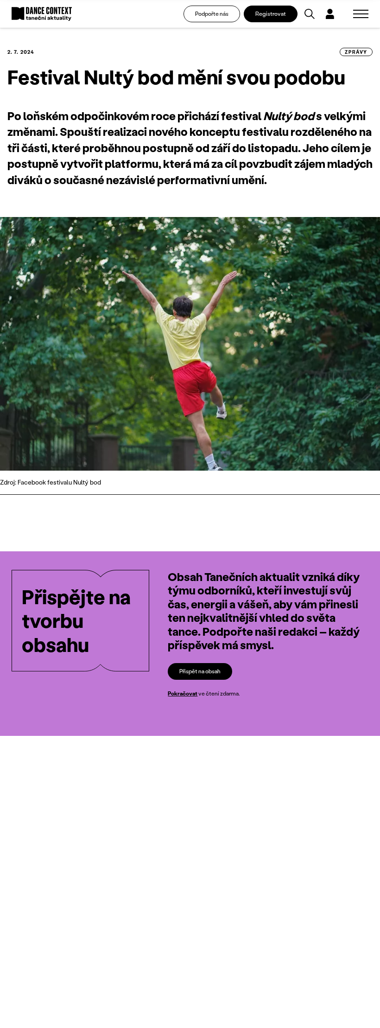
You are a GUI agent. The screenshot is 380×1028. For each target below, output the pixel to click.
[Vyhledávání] (309, 14)
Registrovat (270, 13)
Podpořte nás (211, 13)
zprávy (356, 52)
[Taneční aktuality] (42, 14)
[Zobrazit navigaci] (360, 14)
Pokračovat (182, 693)
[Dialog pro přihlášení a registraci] (330, 14)
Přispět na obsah (200, 671)
